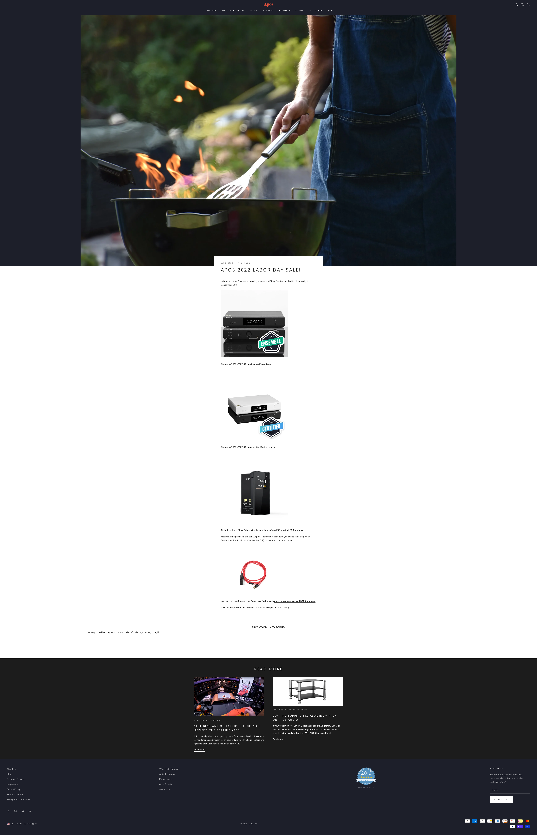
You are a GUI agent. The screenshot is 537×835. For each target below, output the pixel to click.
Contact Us (164, 789)
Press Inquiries (166, 779)
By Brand (268, 10)
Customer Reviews (16, 779)
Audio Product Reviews (207, 720)
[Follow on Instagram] (15, 811)
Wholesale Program (169, 769)
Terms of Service (15, 794)
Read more (199, 749)
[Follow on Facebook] (8, 811)
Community (209, 10)
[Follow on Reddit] (22, 811)
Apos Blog (244, 263)
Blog (9, 774)
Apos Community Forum (268, 627)
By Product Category (292, 10)
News (331, 10)
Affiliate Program (167, 774)
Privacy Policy (13, 789)
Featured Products (233, 10)
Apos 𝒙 (253, 10)
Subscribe (501, 799)
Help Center (13, 784)
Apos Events (165, 784)
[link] (366, 778)
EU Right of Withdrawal (18, 799)
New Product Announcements (290, 710)
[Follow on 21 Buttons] (30, 811)
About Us (11, 769)
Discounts (316, 10)
